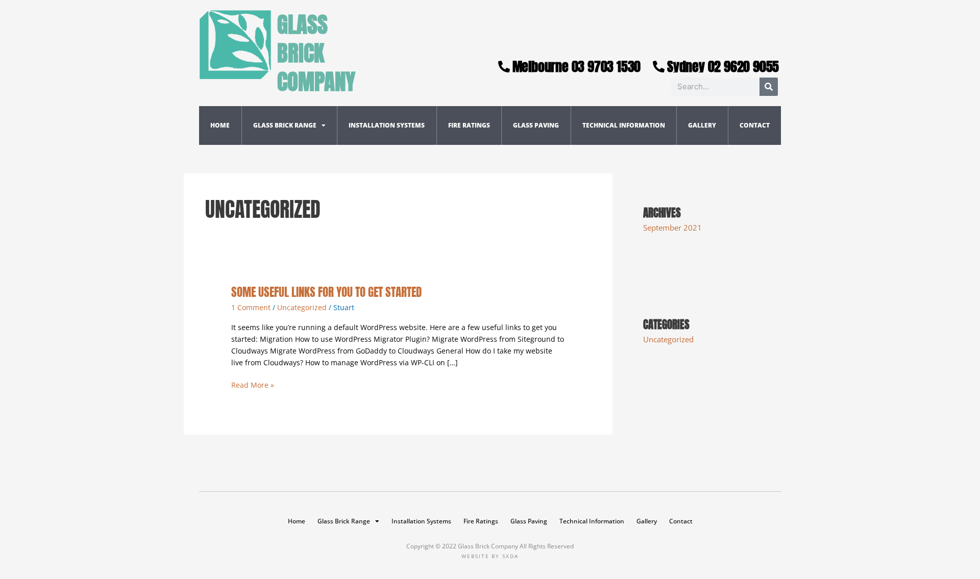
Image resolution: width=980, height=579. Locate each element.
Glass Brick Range (284, 125)
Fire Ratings (469, 125)
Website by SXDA (490, 556)
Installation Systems (387, 125)
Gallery (702, 125)
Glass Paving (536, 125)
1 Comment (251, 307)
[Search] (769, 87)
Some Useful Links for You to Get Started (326, 292)
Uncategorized (302, 307)
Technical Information (623, 125)
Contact (755, 125)
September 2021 (672, 227)
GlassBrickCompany (316, 53)
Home (220, 125)
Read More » (252, 384)
